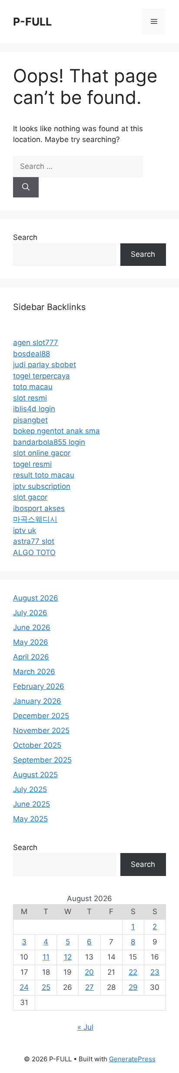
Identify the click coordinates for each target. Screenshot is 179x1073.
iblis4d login (34, 408)
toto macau (33, 386)
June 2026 (31, 627)
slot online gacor (41, 453)
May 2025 (30, 818)
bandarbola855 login (49, 442)
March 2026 (34, 671)
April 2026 (31, 657)
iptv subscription (41, 486)
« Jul (85, 1027)
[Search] (26, 187)
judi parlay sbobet (44, 364)
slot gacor (30, 497)
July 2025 (30, 789)
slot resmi (30, 398)
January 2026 (37, 701)
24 (24, 987)
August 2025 (35, 774)
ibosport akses (39, 508)
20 (89, 972)
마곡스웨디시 (35, 519)
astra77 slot (33, 541)
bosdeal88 (31, 353)
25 (46, 987)
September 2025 (42, 760)
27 (89, 987)
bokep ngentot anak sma (56, 431)
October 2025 (37, 745)
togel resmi (32, 464)
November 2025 (41, 730)
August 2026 (35, 598)
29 (133, 987)
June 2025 (31, 804)
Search (25, 237)
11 (46, 957)
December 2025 (41, 715)
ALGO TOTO (34, 552)
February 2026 (38, 686)
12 (68, 957)
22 (133, 972)
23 (154, 972)
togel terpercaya (41, 376)
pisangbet (30, 420)
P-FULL (32, 21)
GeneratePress (132, 1059)
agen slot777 (35, 342)
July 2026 (30, 612)
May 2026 (30, 642)
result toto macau (43, 475)
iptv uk (24, 530)
